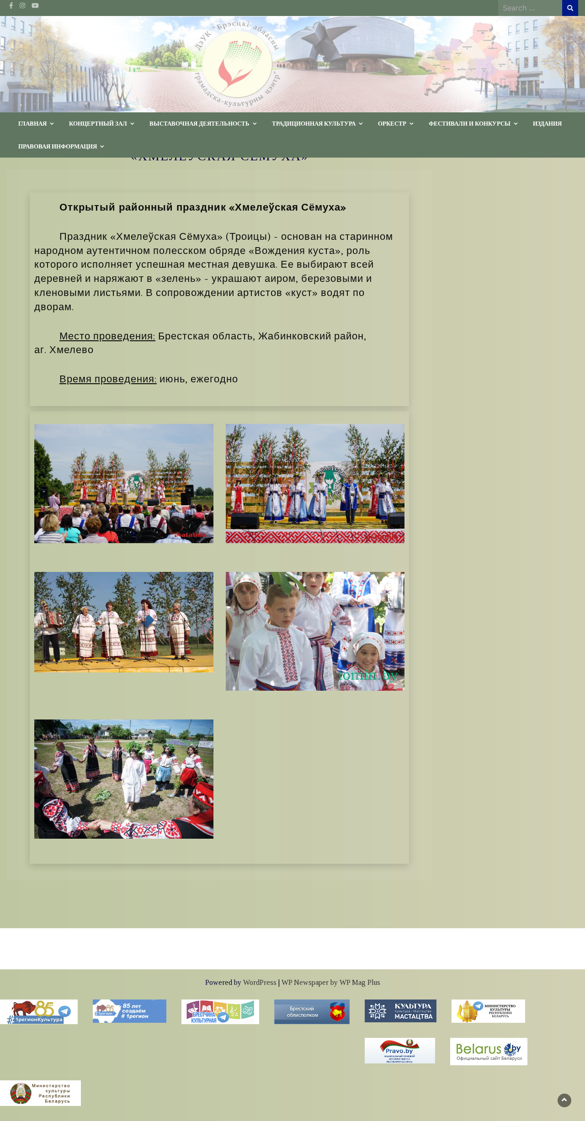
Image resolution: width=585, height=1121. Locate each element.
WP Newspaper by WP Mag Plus (331, 982)
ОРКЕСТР (392, 123)
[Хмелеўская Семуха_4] (123, 482)
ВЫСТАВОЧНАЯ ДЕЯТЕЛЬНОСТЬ (199, 123)
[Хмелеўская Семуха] (315, 630)
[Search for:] (530, 8)
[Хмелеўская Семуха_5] (315, 482)
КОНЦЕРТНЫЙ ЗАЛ (98, 123)
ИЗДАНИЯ (547, 123)
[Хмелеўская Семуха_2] (123, 778)
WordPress (260, 982)
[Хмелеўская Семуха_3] (123, 621)
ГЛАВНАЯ (32, 123)
